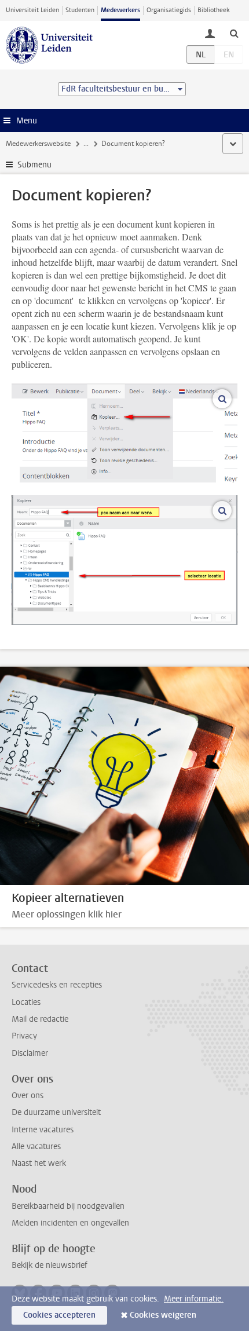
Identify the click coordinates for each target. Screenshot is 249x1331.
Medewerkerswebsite (38, 143)
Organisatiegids (169, 10)
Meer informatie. (194, 1298)
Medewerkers (120, 10)
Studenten (79, 10)
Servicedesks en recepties (57, 984)
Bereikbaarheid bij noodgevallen (68, 1206)
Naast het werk (39, 1163)
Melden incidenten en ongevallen (70, 1222)
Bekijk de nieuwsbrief (49, 1265)
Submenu (34, 164)
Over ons (27, 1095)
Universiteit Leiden (32, 10)
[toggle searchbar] (234, 33)
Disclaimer (30, 1053)
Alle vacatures (36, 1146)
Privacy (24, 1035)
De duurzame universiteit (56, 1112)
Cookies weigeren (163, 1315)
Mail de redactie (40, 1019)
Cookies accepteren (59, 1315)
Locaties (26, 1002)
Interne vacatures (43, 1129)
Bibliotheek (213, 10)
